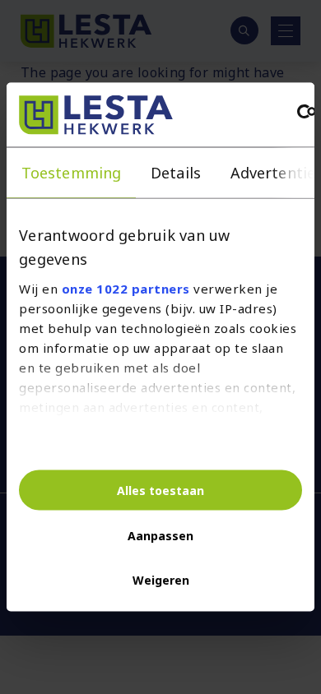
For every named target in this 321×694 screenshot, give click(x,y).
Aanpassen (160, 535)
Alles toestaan (160, 489)
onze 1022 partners (126, 288)
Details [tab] (176, 173)
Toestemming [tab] (71, 173)
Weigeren (161, 579)
